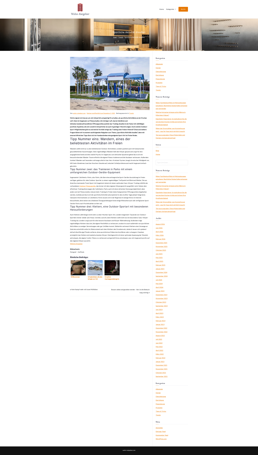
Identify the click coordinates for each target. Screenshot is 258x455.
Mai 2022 (159, 347)
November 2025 (161, 246)
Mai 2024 (159, 284)
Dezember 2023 (161, 295)
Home (161, 9)
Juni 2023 (159, 309)
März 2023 (160, 317)
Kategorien (170, 9)
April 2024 (159, 287)
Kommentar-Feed (162, 435)
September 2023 (161, 306)
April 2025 (159, 261)
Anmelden (159, 428)
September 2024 (161, 276)
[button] (175, 9)
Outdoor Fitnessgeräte (87, 186)
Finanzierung (160, 79)
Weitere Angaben (76, 244)
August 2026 (160, 224)
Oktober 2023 (161, 302)
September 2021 (161, 376)
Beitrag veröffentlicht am (101, 113)
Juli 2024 (159, 280)
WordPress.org (161, 439)
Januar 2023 (160, 324)
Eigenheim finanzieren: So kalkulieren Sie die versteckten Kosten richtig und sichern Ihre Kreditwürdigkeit (171, 122)
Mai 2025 (159, 257)
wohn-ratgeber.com (79, 113)
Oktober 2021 (161, 373)
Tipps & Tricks (161, 86)
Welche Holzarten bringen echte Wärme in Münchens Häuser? (171, 113)
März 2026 (160, 235)
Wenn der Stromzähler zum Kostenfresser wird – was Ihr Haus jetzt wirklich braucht (170, 129)
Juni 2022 (159, 343)
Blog (157, 151)
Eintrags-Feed (161, 431)
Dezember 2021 (161, 365)
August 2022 (160, 335)
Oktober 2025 (161, 250)
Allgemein (159, 64)
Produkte (159, 83)
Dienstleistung (161, 71)
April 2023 (159, 313)
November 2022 (161, 332)
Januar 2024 (160, 291)
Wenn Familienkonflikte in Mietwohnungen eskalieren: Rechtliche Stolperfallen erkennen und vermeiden (171, 105)
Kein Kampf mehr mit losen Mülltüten (84, 289)
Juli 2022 (159, 339)
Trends (131, 113)
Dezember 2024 (161, 272)
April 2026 (159, 232)
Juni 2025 (159, 254)
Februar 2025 (160, 265)
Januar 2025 (160, 269)
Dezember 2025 (161, 243)
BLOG (183, 9)
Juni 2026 (159, 228)
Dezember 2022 (161, 328)
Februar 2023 (160, 321)
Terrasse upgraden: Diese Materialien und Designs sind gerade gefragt (170, 136)
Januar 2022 (160, 361)
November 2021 (161, 369)
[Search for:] (172, 162)
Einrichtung (160, 75)
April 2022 (159, 350)
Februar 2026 (160, 239)
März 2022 (160, 354)
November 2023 (161, 298)
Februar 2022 (160, 358)
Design (158, 68)
